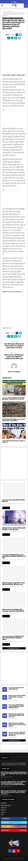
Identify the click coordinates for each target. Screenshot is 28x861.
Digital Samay (20, 859)
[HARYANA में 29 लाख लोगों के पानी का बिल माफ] (14, 490)
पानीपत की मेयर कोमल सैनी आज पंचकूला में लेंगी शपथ (13, 441)
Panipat (17, 18)
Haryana (4, 18)
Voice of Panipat (8, 31)
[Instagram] (14, 851)
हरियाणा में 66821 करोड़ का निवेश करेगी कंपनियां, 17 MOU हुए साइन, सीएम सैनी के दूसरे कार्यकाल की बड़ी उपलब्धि (14, 773)
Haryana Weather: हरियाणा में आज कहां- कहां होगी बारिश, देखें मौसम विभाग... (13, 637)
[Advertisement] (14, 58)
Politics (21, 18)
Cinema (3, 812)
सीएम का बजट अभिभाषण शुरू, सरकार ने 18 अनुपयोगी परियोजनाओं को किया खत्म (14, 357)
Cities (2, 814)
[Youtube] (18, 851)
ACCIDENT (3, 803)
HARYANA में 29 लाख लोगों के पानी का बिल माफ (13, 500)
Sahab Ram (7, 531)
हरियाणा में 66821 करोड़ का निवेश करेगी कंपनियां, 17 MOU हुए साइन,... (14, 529)
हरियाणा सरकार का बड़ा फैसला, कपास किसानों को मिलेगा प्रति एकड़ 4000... (13, 583)
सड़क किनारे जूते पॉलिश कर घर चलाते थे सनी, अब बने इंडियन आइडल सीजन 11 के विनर (14, 346)
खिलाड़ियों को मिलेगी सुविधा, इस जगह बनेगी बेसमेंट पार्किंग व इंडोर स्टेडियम (13, 420)
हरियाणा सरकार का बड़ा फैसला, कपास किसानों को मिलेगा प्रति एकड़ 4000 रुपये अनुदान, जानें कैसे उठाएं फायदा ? (13, 792)
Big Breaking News (6, 805)
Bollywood (4, 808)
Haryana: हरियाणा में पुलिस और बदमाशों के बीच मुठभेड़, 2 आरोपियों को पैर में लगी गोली (13, 398)
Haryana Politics (10, 18)
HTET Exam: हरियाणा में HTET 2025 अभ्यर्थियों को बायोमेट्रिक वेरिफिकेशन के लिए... (13, 556)
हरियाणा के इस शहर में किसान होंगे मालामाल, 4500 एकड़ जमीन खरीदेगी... (13, 610)
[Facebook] (10, 851)
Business (3, 810)
